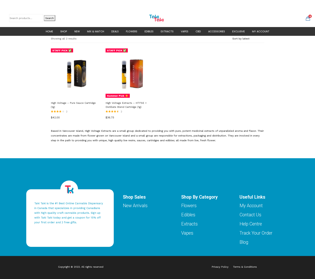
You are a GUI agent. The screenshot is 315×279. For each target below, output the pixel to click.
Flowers (189, 205)
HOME (49, 31)
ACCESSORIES (216, 31)
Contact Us (250, 214)
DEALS (115, 31)
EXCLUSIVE (238, 31)
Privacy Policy (222, 266)
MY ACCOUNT (260, 31)
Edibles (188, 214)
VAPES (184, 31)
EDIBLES (149, 31)
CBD (198, 31)
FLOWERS (131, 31)
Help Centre (251, 224)
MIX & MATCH (95, 31)
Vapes (187, 233)
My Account (251, 205)
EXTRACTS (167, 31)
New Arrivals (135, 205)
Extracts (189, 224)
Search (49, 18)
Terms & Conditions (245, 266)
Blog (244, 242)
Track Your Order (256, 233)
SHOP (63, 31)
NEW (77, 31)
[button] (308, 18)
